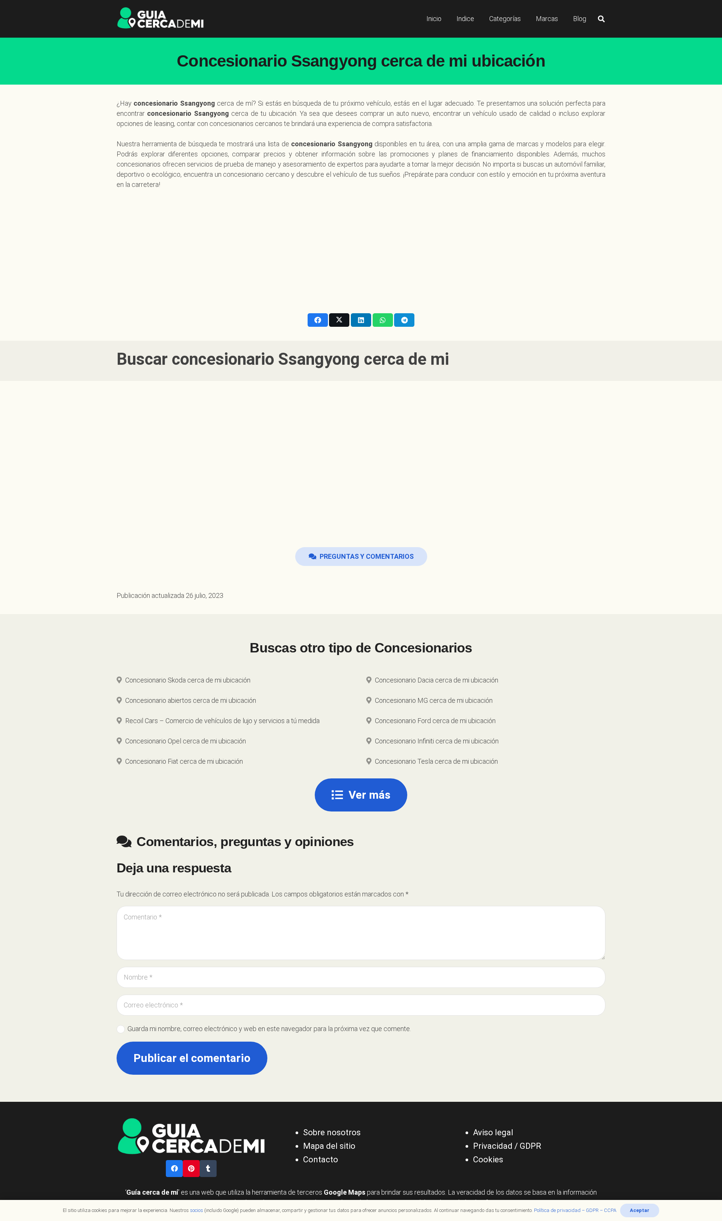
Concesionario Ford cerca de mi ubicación (435, 721)
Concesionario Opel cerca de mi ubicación (185, 741)
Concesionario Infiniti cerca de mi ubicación (437, 741)
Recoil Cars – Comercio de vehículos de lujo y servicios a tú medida (222, 721)
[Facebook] (174, 1168)
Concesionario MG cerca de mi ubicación (434, 700)
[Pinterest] (191, 1168)
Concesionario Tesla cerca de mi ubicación (436, 761)
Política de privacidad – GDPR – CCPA (575, 1210)
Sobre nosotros (332, 1132)
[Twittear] (339, 320)
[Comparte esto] (318, 320)
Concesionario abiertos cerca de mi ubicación (190, 700)
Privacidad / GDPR (507, 1146)
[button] (601, 18)
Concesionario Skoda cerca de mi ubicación (187, 680)
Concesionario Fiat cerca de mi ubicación (184, 761)
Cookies (488, 1159)
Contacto (320, 1159)
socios (196, 1210)
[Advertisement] (361, 246)
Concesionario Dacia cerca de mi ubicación (436, 680)
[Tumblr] (208, 1168)
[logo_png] (160, 19)
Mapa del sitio (329, 1146)
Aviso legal (493, 1132)
